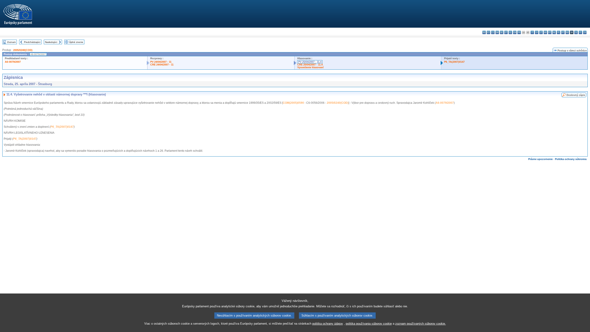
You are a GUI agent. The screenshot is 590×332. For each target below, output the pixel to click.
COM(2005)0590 (293, 102)
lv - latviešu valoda (536, 32)
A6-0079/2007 (13, 61)
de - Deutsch (501, 32)
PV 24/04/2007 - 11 (160, 61)
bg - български (484, 32)
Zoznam (11, 42)
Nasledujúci (51, 42)
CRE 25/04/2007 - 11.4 (310, 64)
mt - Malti (550, 32)
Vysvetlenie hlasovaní (310, 67)
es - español (488, 32)
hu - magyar (545, 32)
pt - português (563, 32)
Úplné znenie (76, 42)
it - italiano (532, 32)
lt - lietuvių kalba (541, 32)
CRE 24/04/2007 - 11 (162, 64)
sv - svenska (585, 32)
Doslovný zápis (575, 95)
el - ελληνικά (510, 32)
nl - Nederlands (554, 32)
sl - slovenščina (576, 32)
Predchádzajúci (32, 42)
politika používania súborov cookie (369, 323)
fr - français (519, 32)
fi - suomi (580, 32)
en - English (514, 32)
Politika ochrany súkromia (571, 159)
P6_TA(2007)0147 (454, 61)
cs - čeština (493, 32)
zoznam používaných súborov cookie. (420, 323)
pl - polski (558, 32)
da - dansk (497, 32)
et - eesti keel (506, 32)
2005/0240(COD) (22, 50)
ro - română (567, 32)
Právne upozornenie (540, 159)
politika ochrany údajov (327, 323)
